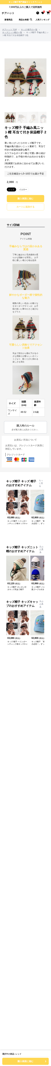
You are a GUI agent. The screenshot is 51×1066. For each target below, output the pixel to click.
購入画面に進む (25, 198)
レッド (11, 189)
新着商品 (8, 19)
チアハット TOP (9, 29)
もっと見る (41, 483)
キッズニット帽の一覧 (12, 32)
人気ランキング (42, 19)
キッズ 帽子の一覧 (29, 29)
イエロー (23, 189)
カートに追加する (25, 207)
